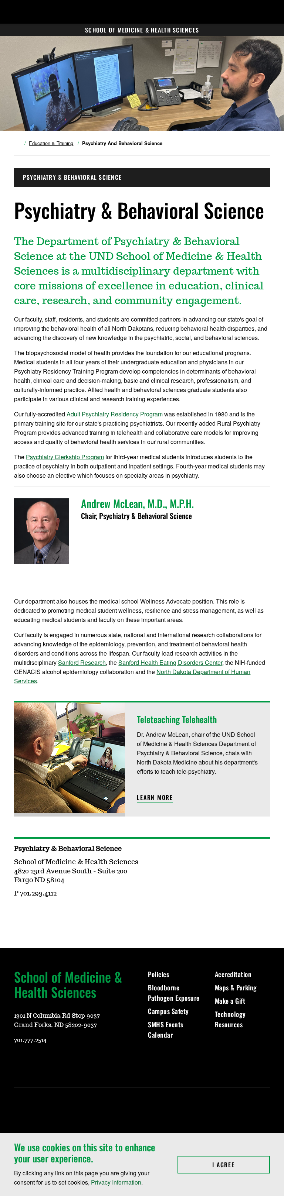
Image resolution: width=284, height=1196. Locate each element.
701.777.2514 (30, 1040)
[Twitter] (72, 1061)
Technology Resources (230, 1019)
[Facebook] (55, 1061)
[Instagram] (37, 1061)
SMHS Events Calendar (165, 1029)
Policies (158, 974)
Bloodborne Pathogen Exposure (174, 993)
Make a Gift (230, 1001)
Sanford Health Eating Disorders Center (170, 662)
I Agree (241, 1164)
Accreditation (233, 974)
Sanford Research (82, 662)
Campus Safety (168, 1011)
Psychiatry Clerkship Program (65, 457)
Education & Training (51, 143)
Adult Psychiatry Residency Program (115, 414)
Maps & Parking (236, 987)
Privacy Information (116, 1182)
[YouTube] (19, 1061)
